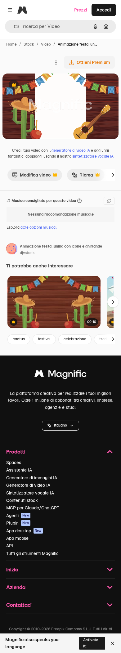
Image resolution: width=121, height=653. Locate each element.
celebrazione (75, 339)
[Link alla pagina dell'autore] (11, 249)
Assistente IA (19, 470)
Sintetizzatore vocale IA (30, 493)
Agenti (17, 515)
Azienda (15, 587)
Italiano (60, 425)
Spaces (13, 462)
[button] (60, 426)
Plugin (17, 523)
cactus (19, 339)
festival (44, 339)
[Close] (112, 643)
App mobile (17, 538)
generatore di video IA (71, 150)
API (9, 545)
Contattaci (19, 605)
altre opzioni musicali (38, 227)
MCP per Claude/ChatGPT (32, 508)
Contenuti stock (22, 500)
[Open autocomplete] (13, 26)
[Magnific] (60, 375)
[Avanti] (113, 175)
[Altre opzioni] (56, 62)
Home (11, 44)
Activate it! (90, 642)
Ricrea (82, 176)
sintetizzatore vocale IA (93, 156)
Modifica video (31, 176)
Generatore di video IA (28, 485)
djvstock (27, 252)
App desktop (24, 531)
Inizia (12, 569)
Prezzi (80, 10)
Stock (29, 44)
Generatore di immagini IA (31, 478)
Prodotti (15, 451)
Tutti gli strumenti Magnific (32, 553)
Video (46, 44)
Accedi (103, 10)
